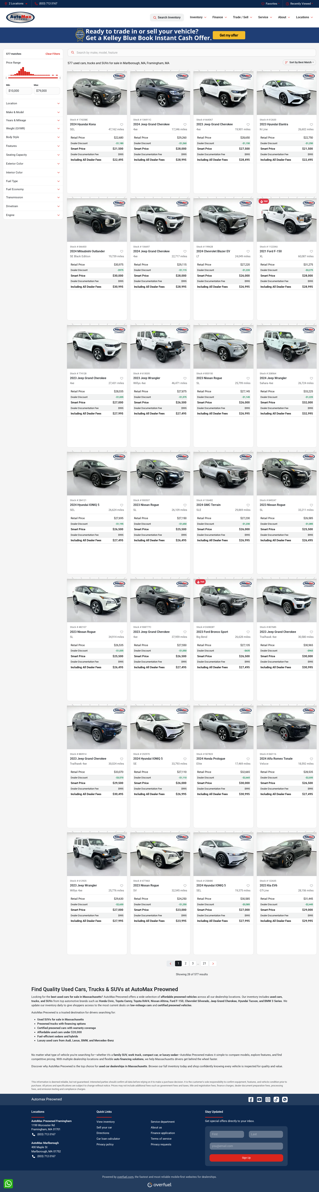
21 (204, 963)
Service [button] (263, 17)
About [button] (282, 17)
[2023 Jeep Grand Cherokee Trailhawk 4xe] (287, 599)
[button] (17, 3)
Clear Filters (53, 53)
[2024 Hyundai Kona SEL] (97, 92)
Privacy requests (161, 1144)
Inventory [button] (196, 17)
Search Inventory (169, 17)
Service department (163, 1121)
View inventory (106, 1121)
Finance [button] (217, 17)
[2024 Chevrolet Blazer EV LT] (223, 219)
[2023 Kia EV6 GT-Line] (287, 853)
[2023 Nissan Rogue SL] (223, 346)
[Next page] (213, 963)
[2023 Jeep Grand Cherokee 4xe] (223, 92)
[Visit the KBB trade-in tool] (159, 35)
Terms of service (161, 1138)
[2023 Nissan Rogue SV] (160, 853)
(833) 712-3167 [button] (48, 3)
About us (156, 1127)
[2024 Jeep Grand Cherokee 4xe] (160, 92)
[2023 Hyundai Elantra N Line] (287, 92)
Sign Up (246, 1157)
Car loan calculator (108, 1138)
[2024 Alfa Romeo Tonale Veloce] (287, 726)
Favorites (271, 3)
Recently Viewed (300, 3)
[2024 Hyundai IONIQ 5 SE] (160, 726)
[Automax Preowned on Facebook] (249, 1099)
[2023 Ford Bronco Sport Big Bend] (223, 599)
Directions (103, 1133)
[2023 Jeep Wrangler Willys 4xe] (160, 346)
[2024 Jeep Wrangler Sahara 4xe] (287, 346)
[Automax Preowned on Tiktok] (275, 1099)
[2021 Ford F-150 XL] (287, 219)
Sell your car (104, 1127)
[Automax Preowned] (20, 17)
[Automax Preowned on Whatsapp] (283, 1099)
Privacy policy (105, 1144)
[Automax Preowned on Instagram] (266, 1099)
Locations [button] (302, 17)
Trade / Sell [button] (240, 17)
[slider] (6, 78)
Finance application (163, 1133)
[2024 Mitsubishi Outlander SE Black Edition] (97, 219)
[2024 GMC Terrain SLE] (223, 473)
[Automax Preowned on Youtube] (258, 1099)
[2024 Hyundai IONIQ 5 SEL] (97, 473)
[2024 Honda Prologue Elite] (223, 726)
